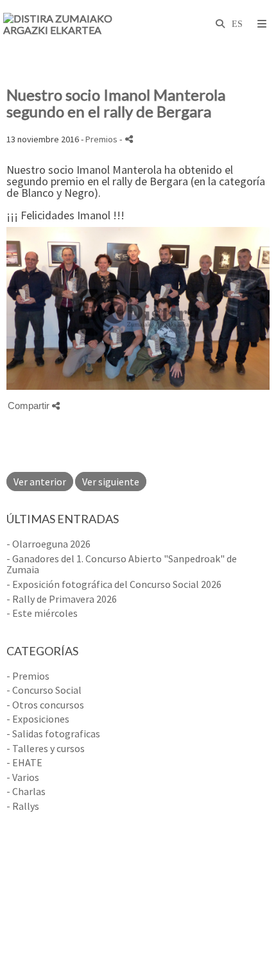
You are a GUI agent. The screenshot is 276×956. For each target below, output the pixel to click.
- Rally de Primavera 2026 (61, 598)
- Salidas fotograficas (53, 733)
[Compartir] (129, 139)
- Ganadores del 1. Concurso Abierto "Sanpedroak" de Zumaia (121, 564)
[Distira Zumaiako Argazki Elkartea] (70, 24)
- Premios (27, 675)
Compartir (30, 405)
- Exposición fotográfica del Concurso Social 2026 (113, 584)
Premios (101, 139)
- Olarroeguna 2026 (48, 543)
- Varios (22, 777)
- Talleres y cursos (45, 748)
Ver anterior (39, 481)
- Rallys (22, 806)
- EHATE (24, 762)
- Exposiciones (37, 718)
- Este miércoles (42, 613)
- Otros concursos (45, 704)
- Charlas (26, 791)
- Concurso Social (44, 689)
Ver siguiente (110, 481)
